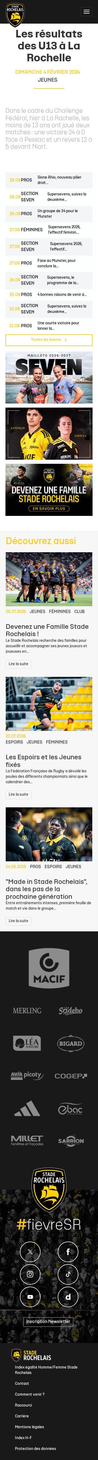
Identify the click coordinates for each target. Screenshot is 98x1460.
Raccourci (23, 1405)
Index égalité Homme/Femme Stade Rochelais (46, 1370)
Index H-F (23, 1438)
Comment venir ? (30, 1394)
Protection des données (35, 1449)
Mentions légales (29, 1427)
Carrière (22, 1416)
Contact (22, 1384)
